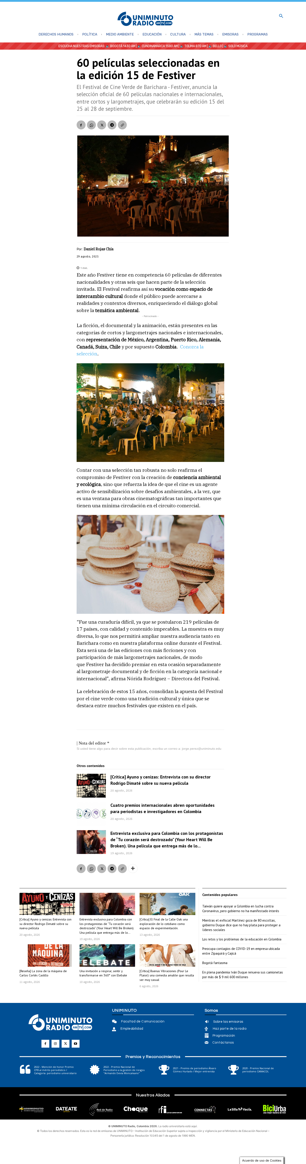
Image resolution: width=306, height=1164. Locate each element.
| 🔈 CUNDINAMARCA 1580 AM (156, 46)
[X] (101, 124)
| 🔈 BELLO (214, 46)
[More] (133, 868)
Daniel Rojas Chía (99, 249)
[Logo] (145, 19)
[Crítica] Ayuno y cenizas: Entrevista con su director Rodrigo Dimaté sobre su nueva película (160, 780)
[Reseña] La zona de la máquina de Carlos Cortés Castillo (43, 973)
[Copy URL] (122, 124)
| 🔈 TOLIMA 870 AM (192, 46)
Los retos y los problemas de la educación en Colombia (241, 939)
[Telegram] (112, 124)
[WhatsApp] (91, 124)
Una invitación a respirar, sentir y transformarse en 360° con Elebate (103, 973)
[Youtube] (76, 1044)
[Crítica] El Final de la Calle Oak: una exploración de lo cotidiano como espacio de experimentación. (164, 923)
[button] (281, 16)
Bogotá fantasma (214, 963)
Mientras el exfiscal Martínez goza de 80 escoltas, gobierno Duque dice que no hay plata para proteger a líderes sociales (241, 925)
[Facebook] (81, 124)
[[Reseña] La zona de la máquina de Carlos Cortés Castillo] (47, 955)
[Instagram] (55, 1044)
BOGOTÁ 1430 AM (122, 46)
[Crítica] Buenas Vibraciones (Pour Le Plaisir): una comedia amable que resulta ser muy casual (167, 975)
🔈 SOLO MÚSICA (236, 46)
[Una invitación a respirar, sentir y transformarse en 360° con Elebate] (107, 955)
